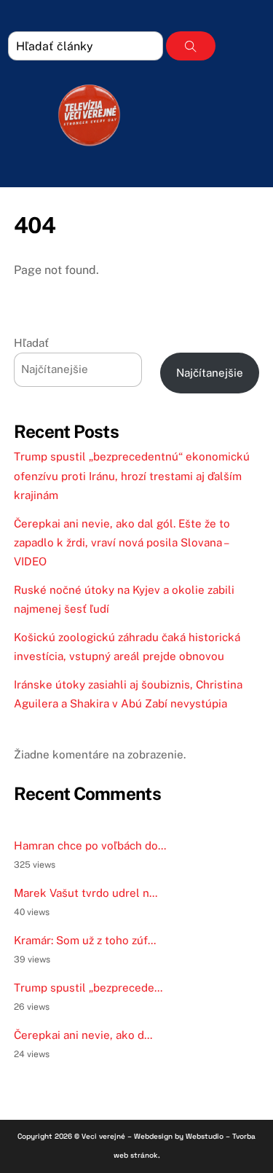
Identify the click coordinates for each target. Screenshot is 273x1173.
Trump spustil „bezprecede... (88, 987)
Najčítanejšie (209, 372)
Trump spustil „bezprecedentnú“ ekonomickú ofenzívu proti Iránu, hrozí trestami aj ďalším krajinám (132, 475)
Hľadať (31, 343)
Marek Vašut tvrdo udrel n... (85, 893)
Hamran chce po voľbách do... (90, 845)
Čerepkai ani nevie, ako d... (83, 1035)
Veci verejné (103, 1136)
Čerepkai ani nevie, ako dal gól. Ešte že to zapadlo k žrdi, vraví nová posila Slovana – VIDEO (122, 542)
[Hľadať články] (190, 45)
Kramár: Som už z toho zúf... (85, 940)
